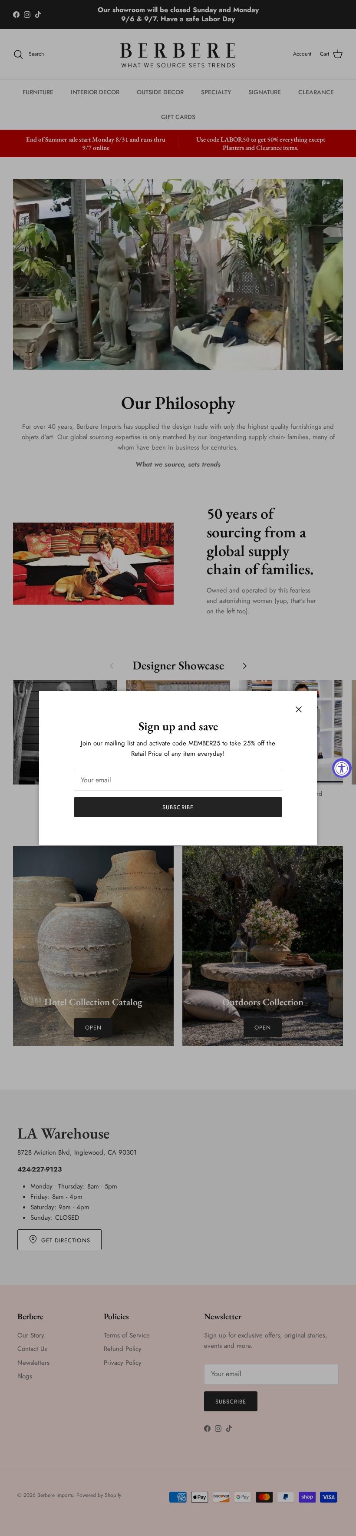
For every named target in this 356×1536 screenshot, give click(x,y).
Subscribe (177, 807)
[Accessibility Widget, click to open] (342, 768)
